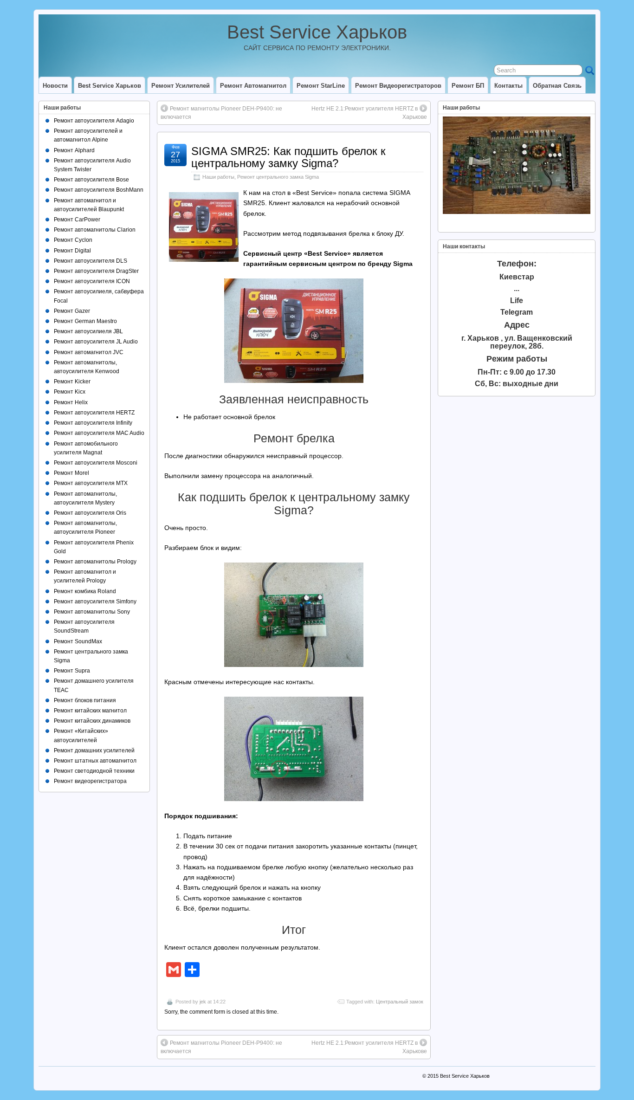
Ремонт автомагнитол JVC (88, 352)
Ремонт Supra (72, 670)
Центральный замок (399, 1001)
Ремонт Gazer (72, 311)
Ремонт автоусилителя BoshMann (98, 190)
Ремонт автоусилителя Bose (91, 179)
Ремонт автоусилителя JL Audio (96, 341)
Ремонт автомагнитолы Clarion (95, 229)
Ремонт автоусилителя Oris (90, 513)
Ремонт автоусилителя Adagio (94, 120)
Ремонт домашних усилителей (94, 750)
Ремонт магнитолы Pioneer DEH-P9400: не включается (221, 112)
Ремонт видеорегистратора (90, 781)
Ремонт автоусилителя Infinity (93, 423)
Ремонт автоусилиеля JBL (88, 331)
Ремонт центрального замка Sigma (278, 177)
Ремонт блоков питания (85, 700)
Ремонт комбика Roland (85, 591)
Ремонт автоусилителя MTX (91, 483)
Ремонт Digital (72, 250)
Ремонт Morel (71, 473)
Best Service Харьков (317, 32)
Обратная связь (557, 85)
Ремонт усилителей (180, 85)
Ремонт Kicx (69, 391)
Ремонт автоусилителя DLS (90, 261)
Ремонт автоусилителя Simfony (95, 601)
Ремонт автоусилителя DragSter (96, 271)
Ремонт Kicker (72, 381)
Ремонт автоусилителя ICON (92, 281)
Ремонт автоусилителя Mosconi (95, 462)
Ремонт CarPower (77, 219)
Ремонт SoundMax (78, 641)
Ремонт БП (468, 85)
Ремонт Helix (71, 402)
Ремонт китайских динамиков (92, 721)
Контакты (508, 85)
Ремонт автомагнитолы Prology (95, 561)
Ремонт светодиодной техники (94, 771)
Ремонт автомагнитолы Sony (92, 611)
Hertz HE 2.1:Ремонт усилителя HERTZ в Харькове (369, 112)
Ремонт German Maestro (85, 321)
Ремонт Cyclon (73, 240)
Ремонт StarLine (321, 85)
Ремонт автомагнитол (253, 85)
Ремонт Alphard (74, 150)
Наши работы (218, 177)
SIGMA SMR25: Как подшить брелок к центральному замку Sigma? (288, 157)
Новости (55, 85)
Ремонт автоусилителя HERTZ (94, 412)
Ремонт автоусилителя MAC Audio (99, 433)
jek (203, 1001)
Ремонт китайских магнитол (90, 710)
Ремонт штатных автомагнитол (95, 760)
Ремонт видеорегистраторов (398, 85)
